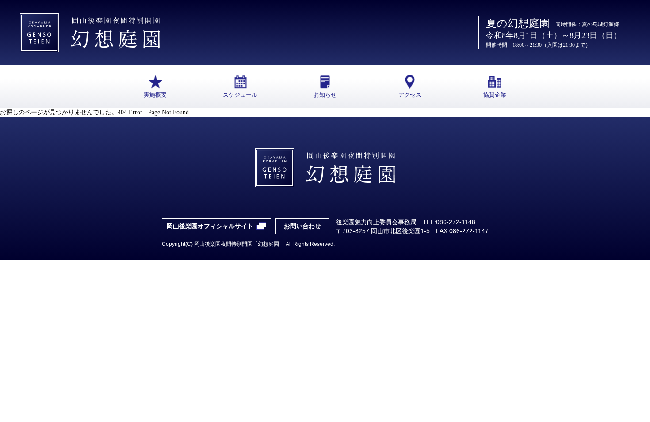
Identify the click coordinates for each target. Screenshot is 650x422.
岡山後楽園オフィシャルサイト (210, 226)
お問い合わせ (302, 226)
